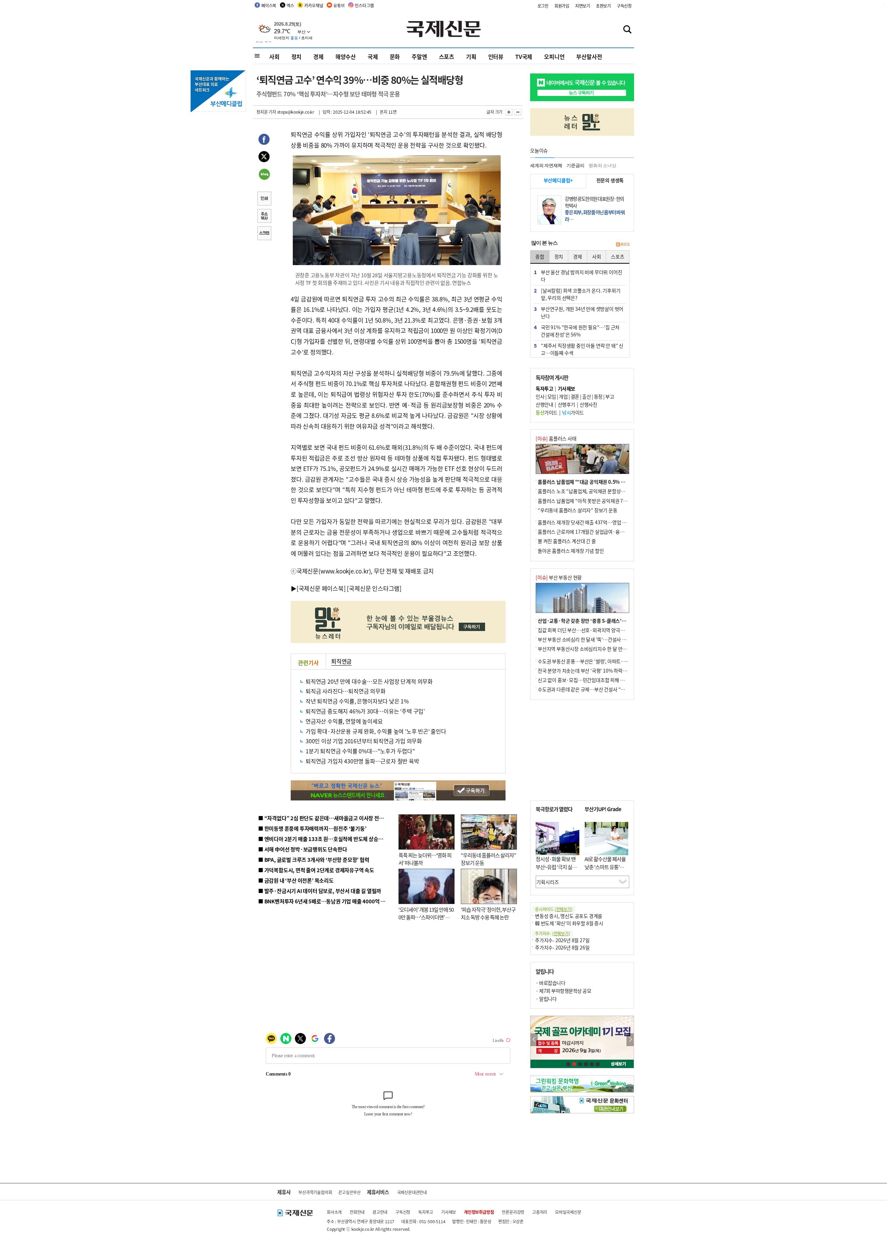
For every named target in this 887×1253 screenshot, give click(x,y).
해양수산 (345, 56)
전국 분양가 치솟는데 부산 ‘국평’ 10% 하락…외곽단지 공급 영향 (601, 670)
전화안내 (357, 1212)
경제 (318, 56)
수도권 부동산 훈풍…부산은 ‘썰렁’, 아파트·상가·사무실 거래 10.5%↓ (608, 661)
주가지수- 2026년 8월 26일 (562, 947)
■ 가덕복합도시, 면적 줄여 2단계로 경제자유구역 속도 (316, 870)
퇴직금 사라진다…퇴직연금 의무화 (346, 691)
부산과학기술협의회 (315, 1192)
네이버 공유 (264, 175)
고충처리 (539, 1212)
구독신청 (624, 6)
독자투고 (425, 1212)
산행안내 (544, 404)
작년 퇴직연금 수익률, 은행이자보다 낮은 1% (357, 701)
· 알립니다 (546, 998)
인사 (540, 396)
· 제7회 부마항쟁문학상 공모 (563, 990)
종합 (539, 256)
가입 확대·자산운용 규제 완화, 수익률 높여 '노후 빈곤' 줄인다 (376, 731)
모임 (551, 396)
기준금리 (575, 165)
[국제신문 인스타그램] (374, 588)
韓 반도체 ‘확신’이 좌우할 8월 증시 (569, 923)
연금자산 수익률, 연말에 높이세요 (344, 721)
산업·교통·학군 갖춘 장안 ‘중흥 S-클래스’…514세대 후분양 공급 (602, 620)
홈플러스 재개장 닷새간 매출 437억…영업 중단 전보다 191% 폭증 (603, 522)
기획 (471, 56)
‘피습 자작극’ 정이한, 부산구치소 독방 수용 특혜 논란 (488, 913)
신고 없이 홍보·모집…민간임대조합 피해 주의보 (585, 679)
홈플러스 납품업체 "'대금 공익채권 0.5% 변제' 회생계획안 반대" (602, 481)
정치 (296, 56)
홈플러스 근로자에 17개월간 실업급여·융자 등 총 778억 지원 (598, 531)
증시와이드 (553, 909)
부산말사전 (589, 56)
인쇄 (264, 199)
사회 (274, 56)
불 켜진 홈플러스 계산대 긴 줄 (567, 540)
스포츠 (446, 56)
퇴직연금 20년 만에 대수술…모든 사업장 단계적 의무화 (369, 681)
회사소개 (334, 1212)
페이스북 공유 (264, 140)
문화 (395, 56)
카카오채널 (313, 5)
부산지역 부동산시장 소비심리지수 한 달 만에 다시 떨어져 (594, 648)
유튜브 (338, 5)
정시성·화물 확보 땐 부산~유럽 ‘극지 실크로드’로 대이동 (556, 866)
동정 (598, 396)
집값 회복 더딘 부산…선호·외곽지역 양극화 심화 (586, 629)
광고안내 (379, 1212)
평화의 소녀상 (602, 165)
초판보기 (603, 6)
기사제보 (448, 1212)
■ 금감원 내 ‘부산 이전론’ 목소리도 (296, 880)
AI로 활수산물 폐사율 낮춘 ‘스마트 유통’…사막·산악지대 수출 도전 (605, 870)
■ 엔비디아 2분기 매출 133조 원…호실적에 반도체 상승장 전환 (326, 838)
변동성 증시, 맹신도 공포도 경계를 (568, 915)
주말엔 (419, 56)
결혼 (575, 396)
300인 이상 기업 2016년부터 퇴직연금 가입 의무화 (364, 741)
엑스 (290, 5)
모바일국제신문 (568, 1212)
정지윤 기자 (266, 112)
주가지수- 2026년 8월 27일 (562, 940)
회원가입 (561, 6)
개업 (563, 396)
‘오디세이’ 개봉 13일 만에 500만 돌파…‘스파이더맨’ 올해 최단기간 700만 (426, 917)
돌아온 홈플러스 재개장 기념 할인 (571, 550)
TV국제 (523, 56)
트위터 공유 (264, 157)
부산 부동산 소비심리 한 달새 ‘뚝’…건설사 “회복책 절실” (594, 639)
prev (534, 1039)
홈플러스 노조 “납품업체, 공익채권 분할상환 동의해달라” (594, 491)
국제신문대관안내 (412, 1192)
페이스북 (268, 5)
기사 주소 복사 (264, 216)
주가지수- (552, 933)
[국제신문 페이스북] (321, 588)
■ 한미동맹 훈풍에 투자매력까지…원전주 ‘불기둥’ (312, 828)
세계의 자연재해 (546, 165)
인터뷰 (495, 56)
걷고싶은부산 (349, 1192)
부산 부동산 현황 (559, 577)
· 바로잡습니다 (550, 982)
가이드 (546, 412)
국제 (373, 56)
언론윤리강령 (513, 1212)
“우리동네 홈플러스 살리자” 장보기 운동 (577, 510)
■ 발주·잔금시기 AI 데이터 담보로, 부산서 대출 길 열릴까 (319, 890)
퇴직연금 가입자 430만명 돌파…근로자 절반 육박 (362, 761)
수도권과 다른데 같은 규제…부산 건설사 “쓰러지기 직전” (594, 689)
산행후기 (566, 404)
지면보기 (582, 6)
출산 (586, 396)
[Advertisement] (582, 750)
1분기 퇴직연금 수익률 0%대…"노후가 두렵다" (360, 751)
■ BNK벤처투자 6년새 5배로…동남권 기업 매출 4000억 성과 (324, 901)
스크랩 (264, 234)
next (630, 1039)
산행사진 (588, 404)
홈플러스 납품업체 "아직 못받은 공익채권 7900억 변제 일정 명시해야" (607, 500)
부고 (609, 396)
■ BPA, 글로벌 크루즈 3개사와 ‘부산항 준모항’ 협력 (313, 859)
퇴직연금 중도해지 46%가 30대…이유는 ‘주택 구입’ (365, 711)
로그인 (542, 6)
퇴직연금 (341, 661)
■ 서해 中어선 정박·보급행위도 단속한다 (302, 849)
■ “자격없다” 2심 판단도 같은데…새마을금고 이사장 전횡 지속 (326, 818)
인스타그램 (364, 5)
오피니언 (554, 56)
